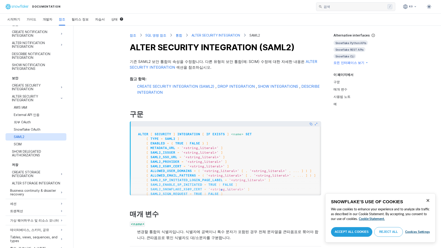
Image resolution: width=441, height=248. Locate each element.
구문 (337, 82)
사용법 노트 (342, 97)
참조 (62, 19)
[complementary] (359, 49)
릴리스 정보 (80, 19)
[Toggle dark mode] (429, 6)
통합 (179, 35)
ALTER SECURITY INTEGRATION (216, 35)
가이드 (31, 19)
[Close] (428, 200)
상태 (114, 19)
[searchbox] (355, 7)
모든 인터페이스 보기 (349, 63)
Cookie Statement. (372, 219)
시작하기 (13, 19)
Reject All (388, 232)
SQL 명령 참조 (155, 35)
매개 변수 (340, 89)
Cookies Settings (417, 232)
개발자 (47, 19)
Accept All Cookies (352, 232)
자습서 (100, 19)
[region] (380, 217)
